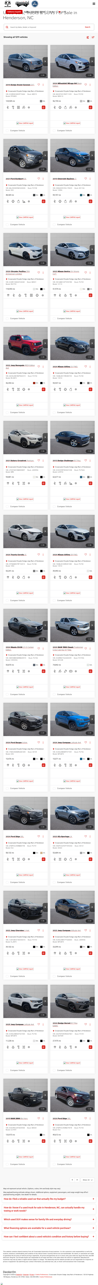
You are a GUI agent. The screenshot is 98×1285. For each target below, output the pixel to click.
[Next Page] (77, 1180)
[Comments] (43, 107)
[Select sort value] (92, 37)
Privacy (32, 1274)
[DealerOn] (9, 1272)
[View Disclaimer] (29, 107)
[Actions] (43, 85)
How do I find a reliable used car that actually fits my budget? (35, 1199)
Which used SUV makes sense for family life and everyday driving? (38, 1219)
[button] (45, 61)
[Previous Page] (72, 1180)
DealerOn (19, 1274)
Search (87, 27)
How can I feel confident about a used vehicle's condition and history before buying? (46, 1236)
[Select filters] (87, 37)
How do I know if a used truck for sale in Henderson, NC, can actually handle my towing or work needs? (44, 1209)
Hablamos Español (14, 12)
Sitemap (26, 1274)
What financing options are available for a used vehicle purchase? (37, 1228)
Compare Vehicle (17, 130)
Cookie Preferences (41, 1274)
